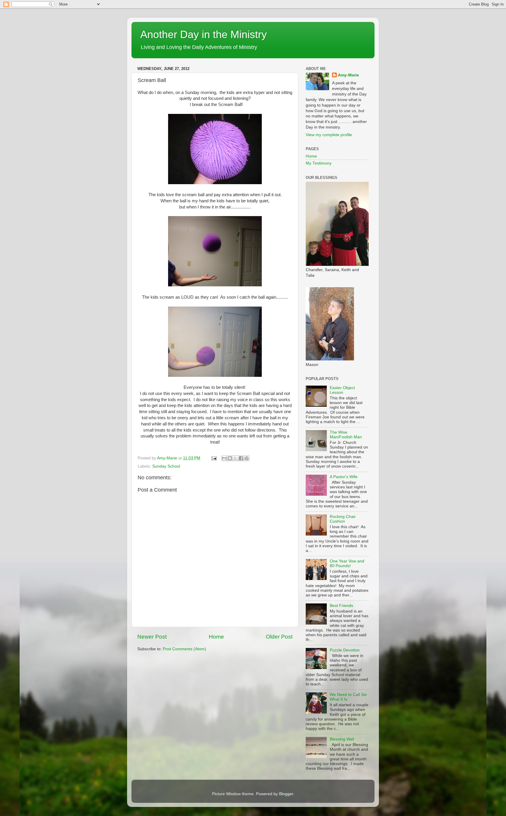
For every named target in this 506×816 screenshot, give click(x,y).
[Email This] (224, 458)
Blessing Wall (342, 739)
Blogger (286, 794)
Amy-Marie (348, 75)
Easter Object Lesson (342, 390)
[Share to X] (235, 458)
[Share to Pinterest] (246, 458)
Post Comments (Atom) (184, 649)
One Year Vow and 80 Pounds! (347, 563)
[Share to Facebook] (241, 458)
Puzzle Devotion (345, 650)
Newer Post (152, 637)
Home (216, 637)
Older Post (279, 637)
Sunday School (166, 466)
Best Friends (341, 605)
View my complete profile (329, 135)
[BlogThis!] (230, 458)
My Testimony (318, 163)
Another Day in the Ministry (203, 34)
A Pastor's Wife (344, 477)
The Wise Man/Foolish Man (346, 434)
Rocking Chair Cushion (343, 519)
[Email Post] (213, 458)
